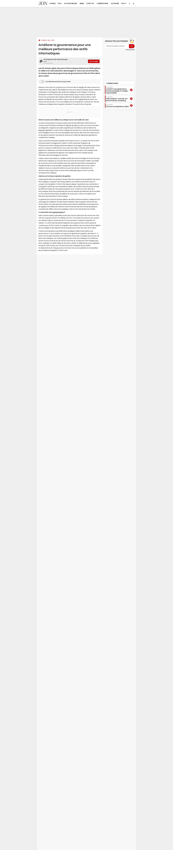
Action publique (70, 3)
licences (41, 130)
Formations (112, 83)
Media (82, 3)
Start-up (90, 3)
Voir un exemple (130, 49)
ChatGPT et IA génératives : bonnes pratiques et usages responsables (117, 90)
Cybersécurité (102, 3)
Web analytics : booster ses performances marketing (116, 98)
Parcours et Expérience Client (117, 105)
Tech (59, 3)
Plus (123, 3)
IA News (53, 3)
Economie (115, 3)
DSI (53, 40)
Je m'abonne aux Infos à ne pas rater (58, 81)
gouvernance (58, 212)
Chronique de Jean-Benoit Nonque (55, 59)
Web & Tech (46, 40)
